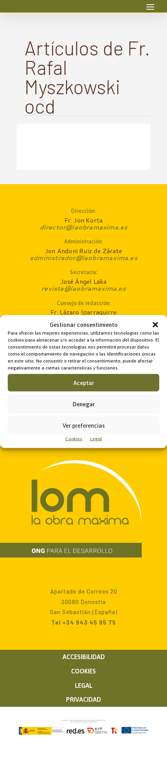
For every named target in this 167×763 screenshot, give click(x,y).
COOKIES (83, 671)
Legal (96, 439)
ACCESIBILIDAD (84, 656)
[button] (155, 325)
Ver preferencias (84, 425)
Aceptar (83, 382)
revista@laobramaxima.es (83, 288)
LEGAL (83, 685)
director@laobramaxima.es (84, 227)
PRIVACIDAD (83, 699)
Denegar (84, 403)
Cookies (73, 439)
